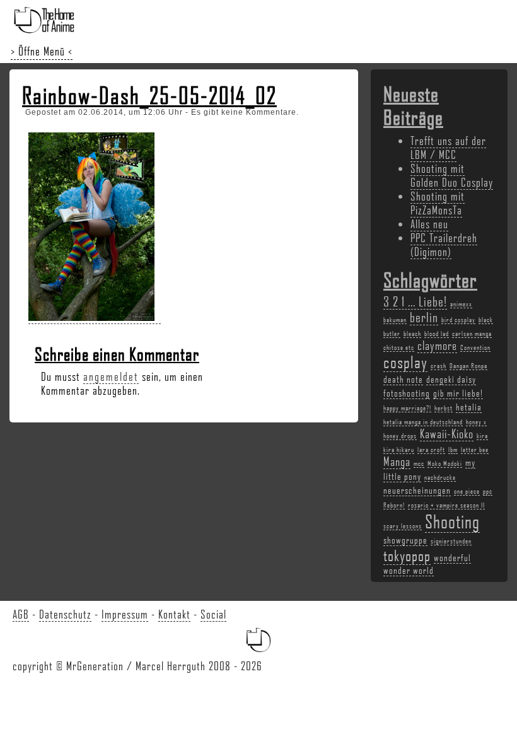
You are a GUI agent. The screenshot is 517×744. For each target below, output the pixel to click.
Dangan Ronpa (468, 365)
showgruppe (405, 539)
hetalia (469, 406)
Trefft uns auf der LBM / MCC (448, 147)
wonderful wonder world (427, 564)
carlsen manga (472, 333)
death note (403, 379)
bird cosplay (458, 319)
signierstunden (451, 541)
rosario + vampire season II (446, 505)
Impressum (125, 614)
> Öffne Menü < (42, 51)
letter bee (475, 449)
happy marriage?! (407, 408)
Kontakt (174, 614)
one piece (467, 491)
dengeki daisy (451, 379)
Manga (396, 461)
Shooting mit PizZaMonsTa (437, 203)
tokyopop (407, 555)
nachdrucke (440, 477)
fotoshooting (406, 392)
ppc (487, 491)
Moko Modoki (444, 463)
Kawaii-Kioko (446, 434)
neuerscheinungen (417, 490)
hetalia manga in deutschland (423, 422)
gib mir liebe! (458, 392)
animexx (461, 304)
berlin (424, 317)
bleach (412, 333)
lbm (453, 449)
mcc (419, 463)
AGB (21, 614)
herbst (443, 408)
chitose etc (398, 347)
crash (438, 365)
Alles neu (429, 224)
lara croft (431, 449)
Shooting (452, 521)
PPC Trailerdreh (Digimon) (443, 245)
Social (213, 614)
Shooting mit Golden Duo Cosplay (451, 175)
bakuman (395, 319)
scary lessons (402, 526)
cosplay (405, 361)
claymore (437, 345)
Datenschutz (65, 614)
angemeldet (111, 376)
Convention (475, 347)
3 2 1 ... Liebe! (415, 301)
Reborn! (394, 505)
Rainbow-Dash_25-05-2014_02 (149, 95)
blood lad (436, 333)
